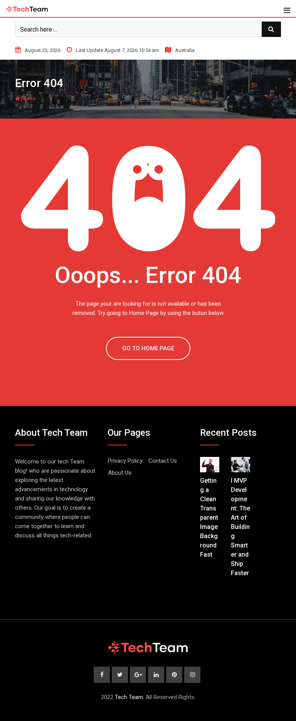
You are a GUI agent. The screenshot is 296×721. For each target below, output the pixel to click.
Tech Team (129, 697)
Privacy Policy (125, 460)
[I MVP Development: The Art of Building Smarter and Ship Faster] (240, 464)
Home (28, 98)
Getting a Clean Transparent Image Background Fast (209, 517)
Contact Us (162, 460)
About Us (119, 472)
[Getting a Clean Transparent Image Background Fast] (209, 464)
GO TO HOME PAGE (148, 348)
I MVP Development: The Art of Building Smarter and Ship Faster (240, 527)
